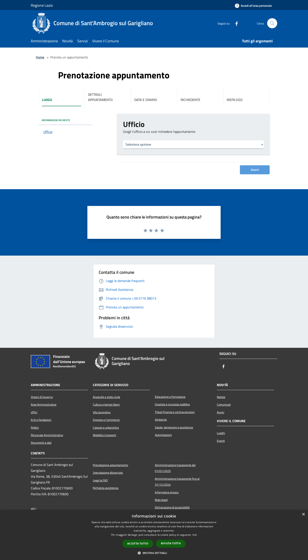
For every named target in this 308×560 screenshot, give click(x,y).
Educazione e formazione (170, 396)
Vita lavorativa (101, 412)
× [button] (303, 514)
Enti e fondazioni (41, 420)
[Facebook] (235, 23)
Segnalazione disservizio (108, 472)
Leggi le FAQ (100, 480)
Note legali (161, 500)
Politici (35, 427)
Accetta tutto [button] (137, 543)
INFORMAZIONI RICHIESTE (56, 120)
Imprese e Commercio (106, 420)
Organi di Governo (42, 397)
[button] (154, 553)
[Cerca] (272, 23)
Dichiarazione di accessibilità (172, 507)
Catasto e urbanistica (106, 427)
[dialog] (154, 535)
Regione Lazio (42, 5)
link (195, 535)
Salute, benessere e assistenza (174, 427)
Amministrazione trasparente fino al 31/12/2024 (177, 481)
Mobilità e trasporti (104, 435)
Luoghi (221, 433)
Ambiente (161, 419)
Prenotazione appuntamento (110, 465)
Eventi (221, 440)
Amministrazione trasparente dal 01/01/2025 (175, 468)
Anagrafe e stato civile (106, 397)
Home (40, 57)
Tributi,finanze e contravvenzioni (175, 412)
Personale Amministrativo (47, 435)
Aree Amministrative (43, 404)
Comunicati (224, 404)
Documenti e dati (41, 442)
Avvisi (220, 412)
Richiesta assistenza (105, 488)
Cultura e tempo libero (106, 404)
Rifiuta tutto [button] (171, 543)
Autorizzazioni (163, 435)
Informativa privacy (167, 492)
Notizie (221, 397)
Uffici (34, 412)
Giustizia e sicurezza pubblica (172, 404)
